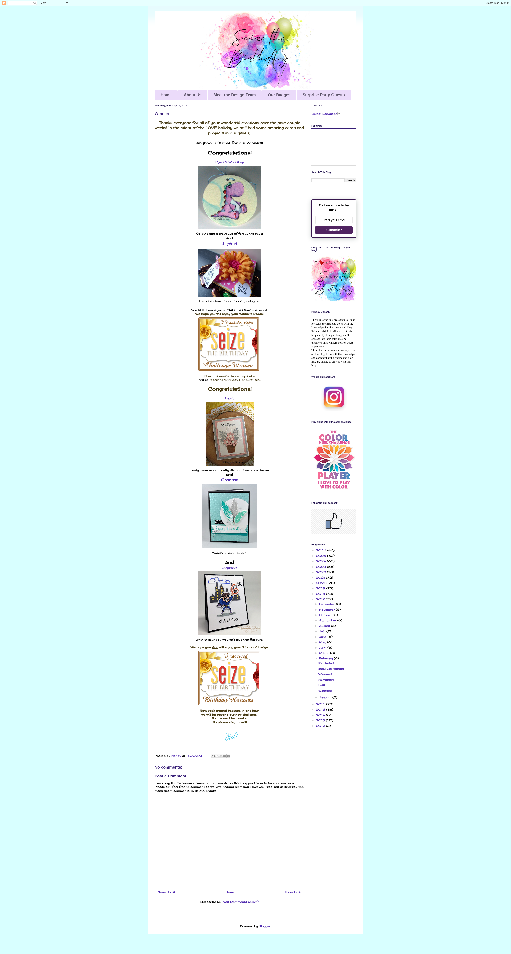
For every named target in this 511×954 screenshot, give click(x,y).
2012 (321, 725)
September (328, 620)
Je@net (229, 243)
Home (166, 95)
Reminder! (326, 663)
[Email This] (213, 756)
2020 (322, 583)
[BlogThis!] (217, 756)
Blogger (264, 926)
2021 (321, 577)
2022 (321, 572)
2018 (321, 593)
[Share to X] (221, 756)
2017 (321, 599)
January (325, 697)
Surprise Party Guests (324, 95)
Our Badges (279, 95)
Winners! (325, 674)
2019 (321, 588)
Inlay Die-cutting (331, 668)
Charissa (229, 479)
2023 (321, 566)
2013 (321, 720)
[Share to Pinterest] (228, 756)
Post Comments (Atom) (240, 901)
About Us (192, 95)
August (325, 625)
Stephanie (229, 567)
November (327, 609)
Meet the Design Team (235, 95)
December (327, 604)
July (322, 631)
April (323, 647)
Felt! (321, 685)
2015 (321, 709)
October (326, 615)
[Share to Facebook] (225, 756)
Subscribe (334, 230)
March (324, 653)
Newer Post (166, 892)
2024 (321, 561)
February (326, 658)
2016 (321, 704)
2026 (321, 550)
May (323, 642)
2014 (321, 715)
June (323, 636)
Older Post (293, 892)
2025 (321, 555)
